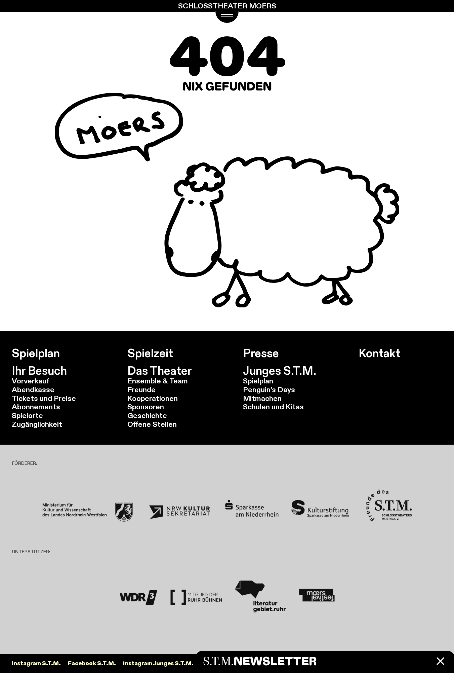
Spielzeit (150, 353)
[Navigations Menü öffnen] (227, 17)
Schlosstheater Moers (227, 5)
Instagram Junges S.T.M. (158, 663)
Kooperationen (152, 398)
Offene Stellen (152, 424)
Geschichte (147, 415)
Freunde (141, 389)
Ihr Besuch (39, 371)
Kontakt (379, 353)
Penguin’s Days (269, 389)
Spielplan (36, 353)
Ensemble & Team (157, 380)
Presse (261, 353)
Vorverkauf (30, 380)
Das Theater (159, 371)
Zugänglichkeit (37, 424)
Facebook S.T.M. (92, 663)
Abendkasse (33, 389)
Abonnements (36, 406)
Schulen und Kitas (273, 406)
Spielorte (27, 415)
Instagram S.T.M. (36, 663)
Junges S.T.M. (279, 371)
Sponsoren (145, 406)
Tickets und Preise (44, 398)
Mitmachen (262, 398)
